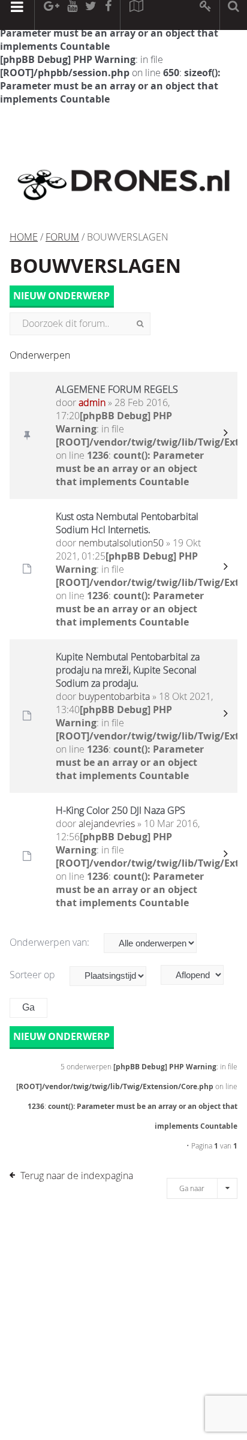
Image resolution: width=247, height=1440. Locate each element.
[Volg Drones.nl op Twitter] (91, 15)
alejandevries (107, 823)
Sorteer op (34, 974)
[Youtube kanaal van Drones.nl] (72, 15)
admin (92, 402)
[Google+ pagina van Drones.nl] (51, 15)
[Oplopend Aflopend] (198, 975)
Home (24, 236)
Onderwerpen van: (51, 942)
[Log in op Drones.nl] (206, 15)
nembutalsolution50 (121, 542)
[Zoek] (139, 323)
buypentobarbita (114, 696)
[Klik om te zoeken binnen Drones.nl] (233, 15)
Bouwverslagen (95, 265)
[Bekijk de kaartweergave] (136, 15)
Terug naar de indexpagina (76, 1175)
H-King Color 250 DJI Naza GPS (120, 810)
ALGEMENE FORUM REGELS (117, 389)
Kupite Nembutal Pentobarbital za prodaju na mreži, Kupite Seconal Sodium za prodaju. (128, 670)
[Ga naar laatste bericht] (225, 435)
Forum (62, 236)
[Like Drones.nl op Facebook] (108, 15)
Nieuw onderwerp (61, 295)
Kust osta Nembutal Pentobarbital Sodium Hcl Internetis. (127, 523)
